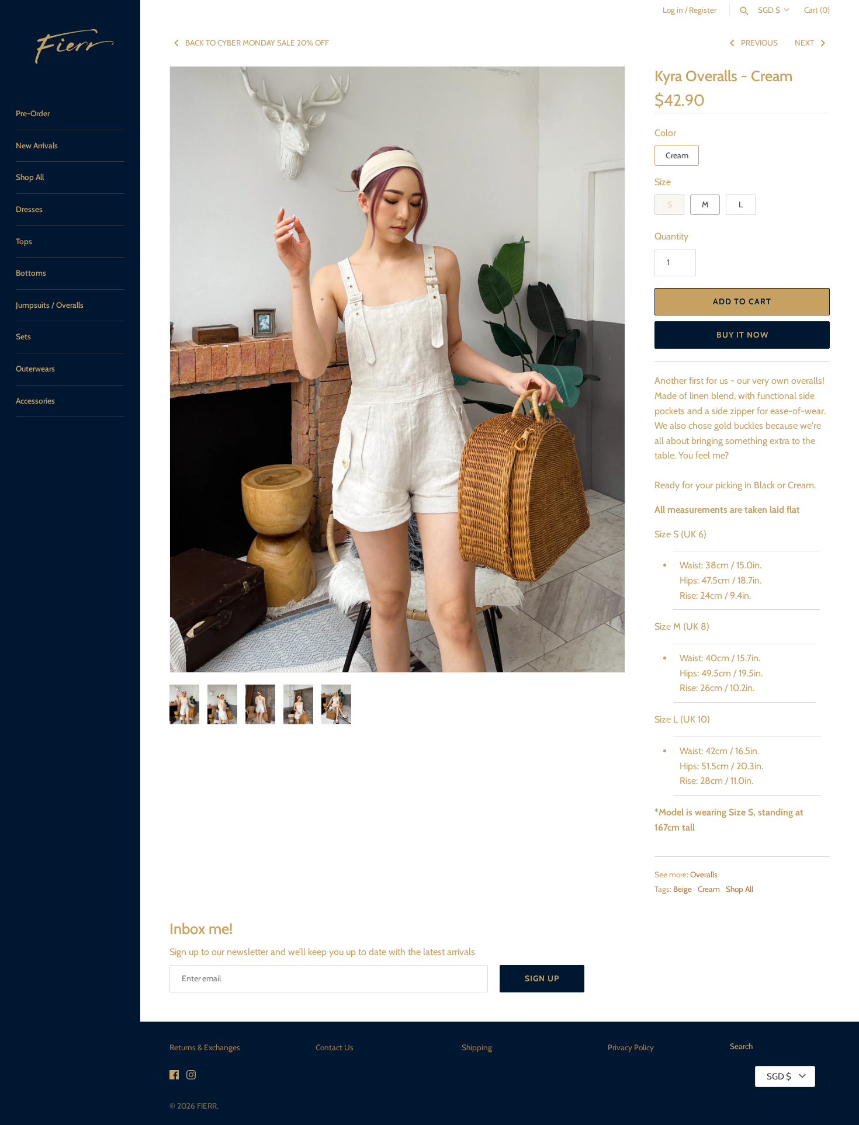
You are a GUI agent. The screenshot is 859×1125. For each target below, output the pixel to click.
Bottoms (31, 272)
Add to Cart (742, 301)
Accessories (35, 400)
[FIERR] (70, 43)
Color (665, 132)
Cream (677, 155)
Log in (673, 10)
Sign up (542, 978)
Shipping (477, 1047)
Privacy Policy (631, 1047)
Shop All (30, 177)
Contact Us (335, 1047)
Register (702, 10)
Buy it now (742, 334)
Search (741, 1046)
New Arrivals (37, 145)
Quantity (671, 236)
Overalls (704, 874)
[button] (600, 370)
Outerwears (35, 368)
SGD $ (769, 10)
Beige (682, 889)
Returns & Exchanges (204, 1047)
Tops (24, 241)
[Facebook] (174, 1076)
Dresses (29, 209)
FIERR (207, 1105)
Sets (23, 336)
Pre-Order (33, 113)
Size (662, 182)
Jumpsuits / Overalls (50, 305)
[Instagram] (191, 1076)
